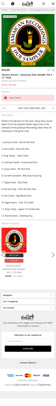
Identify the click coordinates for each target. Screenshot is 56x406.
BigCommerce (22, 384)
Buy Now (14, 261)
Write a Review (8, 85)
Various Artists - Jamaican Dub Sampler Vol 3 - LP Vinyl (14, 269)
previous (3, 255)
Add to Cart (14, 255)
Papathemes (44, 384)
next (53, 255)
